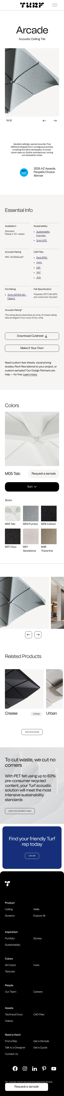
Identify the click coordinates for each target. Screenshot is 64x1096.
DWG (39, 262)
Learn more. (30, 374)
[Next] (55, 121)
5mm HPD (41, 240)
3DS (38, 278)
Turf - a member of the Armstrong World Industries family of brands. (29, 1082)
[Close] (32, 489)
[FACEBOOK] (15, 1068)
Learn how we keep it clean (19, 811)
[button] (55, 5)
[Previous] (44, 121)
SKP (38, 272)
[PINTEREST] (44, 1068)
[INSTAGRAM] (25, 1068)
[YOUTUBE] (53, 1068)
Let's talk (32, 856)
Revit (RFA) (41, 257)
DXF (38, 268)
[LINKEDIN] (34, 1068)
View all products (32, 732)
